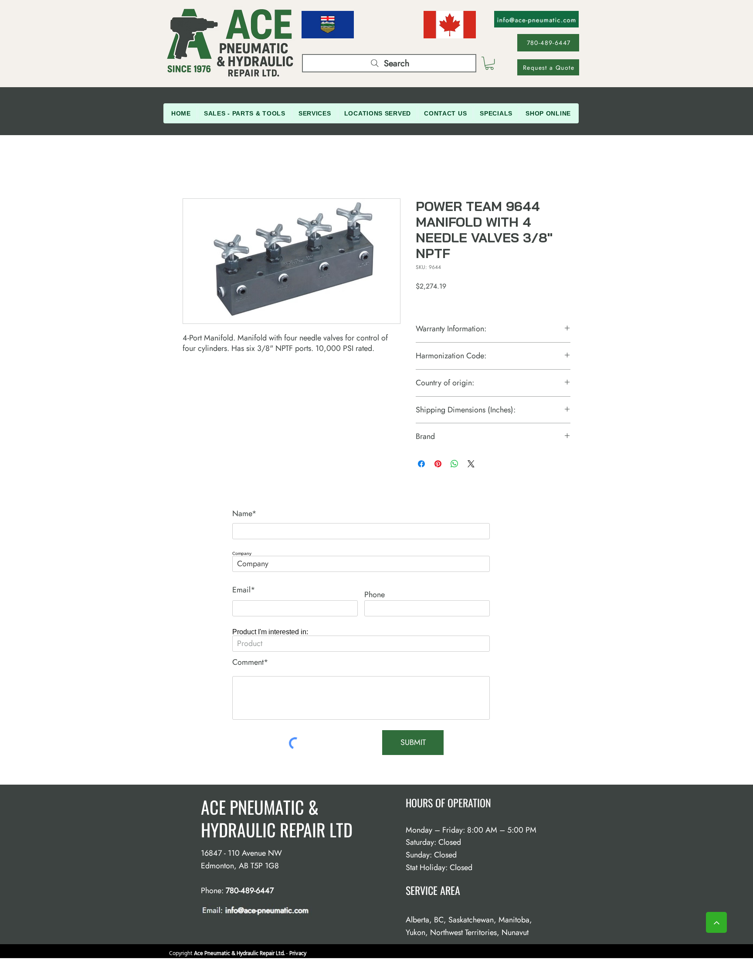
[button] (489, 63)
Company (241, 553)
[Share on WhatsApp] (454, 464)
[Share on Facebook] (421, 464)
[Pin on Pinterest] (438, 464)
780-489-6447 (250, 890)
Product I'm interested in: (270, 632)
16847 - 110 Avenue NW (241, 853)
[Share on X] (471, 464)
